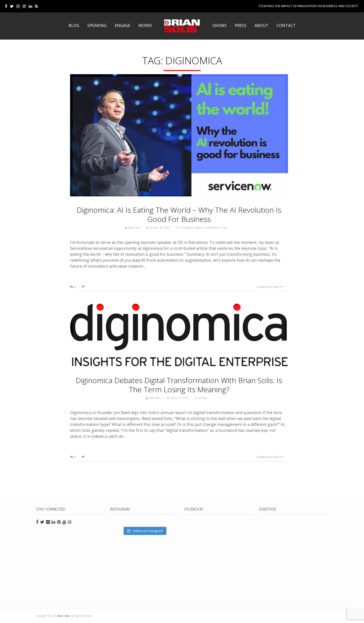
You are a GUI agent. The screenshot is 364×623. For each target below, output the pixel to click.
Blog (74, 25)
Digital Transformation (207, 227)
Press (240, 25)
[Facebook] (6, 6)
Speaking (96, 25)
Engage (122, 25)
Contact (286, 25)
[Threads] (24, 6)
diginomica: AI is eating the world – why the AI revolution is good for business (179, 214)
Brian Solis (182, 26)
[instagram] (18, 6)
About (261, 25)
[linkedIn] (30, 6)
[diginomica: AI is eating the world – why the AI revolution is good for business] (179, 136)
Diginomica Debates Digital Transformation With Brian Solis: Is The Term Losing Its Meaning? (179, 384)
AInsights (187, 227)
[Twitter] (12, 6)
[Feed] (36, 6)
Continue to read (268, 286)
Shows (219, 25)
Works (145, 25)
